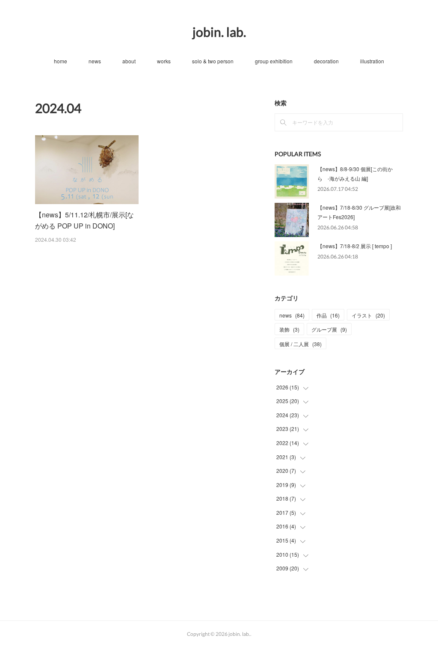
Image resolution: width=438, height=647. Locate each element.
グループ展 (329, 329)
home (60, 61)
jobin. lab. (219, 31)
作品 (328, 315)
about (129, 61)
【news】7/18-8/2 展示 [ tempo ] (354, 245)
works (164, 61)
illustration (372, 61)
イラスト (368, 315)
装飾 (289, 329)
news (95, 61)
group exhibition (274, 61)
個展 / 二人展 (300, 343)
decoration (326, 61)
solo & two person (213, 61)
